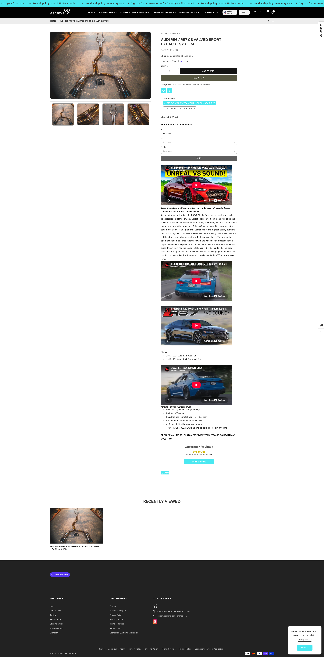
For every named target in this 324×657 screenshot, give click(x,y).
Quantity (164, 66)
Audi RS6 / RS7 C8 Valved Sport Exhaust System (74, 546)
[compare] (169, 90)
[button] (107, 12)
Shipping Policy (116, 619)
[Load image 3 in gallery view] (113, 114)
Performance (55, 619)
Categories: (166, 84)
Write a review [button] (199, 462)
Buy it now (199, 78)
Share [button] (166, 473)
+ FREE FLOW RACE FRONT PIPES (179, 109)
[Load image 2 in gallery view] (88, 114)
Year (163, 129)
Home (53, 21)
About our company (118, 610)
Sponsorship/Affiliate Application (124, 633)
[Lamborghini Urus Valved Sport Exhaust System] (268, 21)
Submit (304, 648)
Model (163, 147)
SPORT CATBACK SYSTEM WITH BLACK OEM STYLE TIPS (189, 103)
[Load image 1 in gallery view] (63, 114)
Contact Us (54, 633)
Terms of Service (117, 624)
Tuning (53, 615)
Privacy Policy (116, 615)
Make (163, 138)
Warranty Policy (57, 628)
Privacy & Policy (305, 640)
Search (113, 606)
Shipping (165, 56)
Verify (199, 158)
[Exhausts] (273, 21)
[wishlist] (163, 90)
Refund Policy (116, 628)
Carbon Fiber (55, 610)
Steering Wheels (57, 624)
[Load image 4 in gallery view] (138, 114)
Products (187, 84)
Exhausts (177, 84)
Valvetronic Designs (201, 84)
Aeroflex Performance (66, 653)
